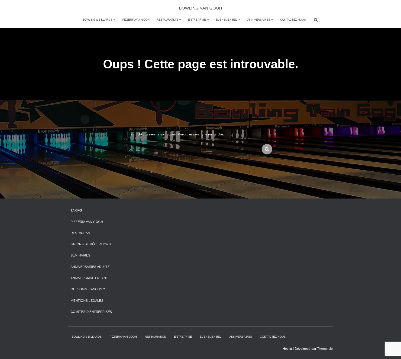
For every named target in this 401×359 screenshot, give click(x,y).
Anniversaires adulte (90, 267)
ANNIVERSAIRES (259, 19)
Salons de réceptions (91, 244)
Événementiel (227, 19)
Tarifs (76, 210)
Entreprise (197, 19)
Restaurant (81, 233)
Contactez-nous (293, 19)
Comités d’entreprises (91, 312)
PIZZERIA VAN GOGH (136, 19)
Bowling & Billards (97, 19)
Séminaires (80, 255)
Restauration (168, 19)
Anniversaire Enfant (89, 278)
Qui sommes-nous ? (88, 289)
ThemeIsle (325, 348)
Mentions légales (87, 300)
